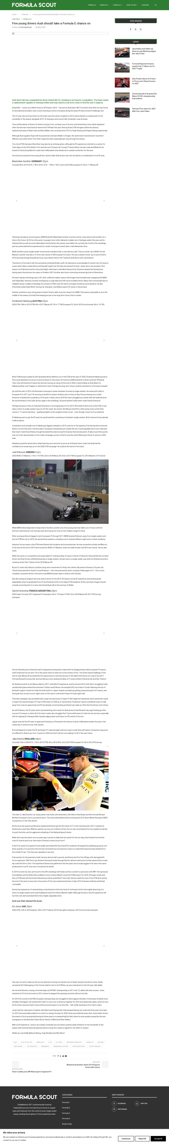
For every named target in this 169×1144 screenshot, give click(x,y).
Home (14, 14)
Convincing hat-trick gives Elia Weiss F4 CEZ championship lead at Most (144, 96)
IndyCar (100, 1042)
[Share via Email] (66, 1056)
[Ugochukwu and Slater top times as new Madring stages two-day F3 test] (122, 53)
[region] (84, 1136)
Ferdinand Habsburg (74, 1042)
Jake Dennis (18, 1046)
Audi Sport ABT (26, 1042)
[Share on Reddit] (63, 1056)
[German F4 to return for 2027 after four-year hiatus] (122, 112)
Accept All (158, 1139)
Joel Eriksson (32, 1046)
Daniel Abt (40, 1042)
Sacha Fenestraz (78, 1046)
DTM (49, 1042)
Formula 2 (92, 5)
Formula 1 (66, 1103)
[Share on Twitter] (60, 1056)
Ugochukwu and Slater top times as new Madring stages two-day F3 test (144, 51)
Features (145, 5)
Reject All (142, 1139)
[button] (17, 201)
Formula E (89, 1042)
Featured (25, 14)
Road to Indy (131, 5)
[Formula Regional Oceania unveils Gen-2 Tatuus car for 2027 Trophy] (122, 68)
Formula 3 (104, 5)
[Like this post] (55, 1056)
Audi (15, 1042)
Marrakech (45, 1046)
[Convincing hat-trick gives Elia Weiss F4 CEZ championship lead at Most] (122, 97)
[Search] (155, 5)
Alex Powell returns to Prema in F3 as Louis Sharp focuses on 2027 (144, 81)
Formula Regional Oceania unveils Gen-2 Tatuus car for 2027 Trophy (143, 66)
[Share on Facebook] (58, 1056)
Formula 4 (117, 5)
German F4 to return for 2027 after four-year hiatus (144, 110)
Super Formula (94, 1046)
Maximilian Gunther (60, 1046)
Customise (126, 1139)
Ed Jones (59, 1042)
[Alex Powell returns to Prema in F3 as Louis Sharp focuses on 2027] (122, 83)
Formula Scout (26, 27)
